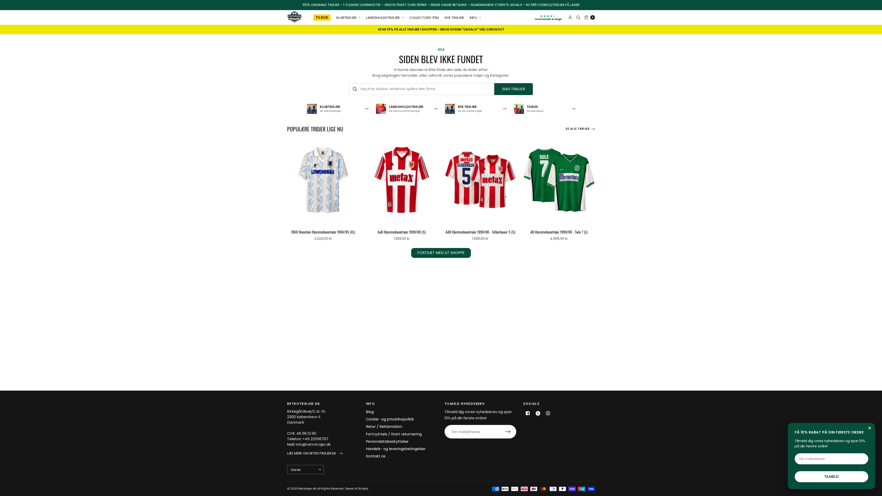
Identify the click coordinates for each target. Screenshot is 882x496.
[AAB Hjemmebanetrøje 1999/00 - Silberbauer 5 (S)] (480, 180)
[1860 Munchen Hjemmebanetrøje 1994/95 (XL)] (323, 180)
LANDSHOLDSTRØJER (383, 17)
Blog (370, 411)
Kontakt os (375, 456)
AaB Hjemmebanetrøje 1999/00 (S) (402, 232)
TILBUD (322, 17)
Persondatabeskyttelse (387, 441)
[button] (314, 453)
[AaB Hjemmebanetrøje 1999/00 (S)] (402, 180)
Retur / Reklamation (384, 426)
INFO (473, 17)
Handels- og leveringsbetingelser (396, 448)
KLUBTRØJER (346, 17)
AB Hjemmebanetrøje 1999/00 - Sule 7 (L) (559, 232)
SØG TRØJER (513, 89)
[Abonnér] (510, 432)
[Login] (570, 17)
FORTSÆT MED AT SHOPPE (441, 252)
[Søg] (578, 17)
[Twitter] (538, 413)
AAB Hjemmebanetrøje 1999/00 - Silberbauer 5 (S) (480, 232)
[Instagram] (548, 413)
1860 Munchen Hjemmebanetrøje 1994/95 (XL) (323, 232)
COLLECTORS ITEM (424, 17)
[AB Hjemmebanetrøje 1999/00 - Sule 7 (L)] (559, 180)
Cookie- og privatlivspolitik (390, 419)
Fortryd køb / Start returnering (394, 434)
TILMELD (831, 476)
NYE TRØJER (454, 17)
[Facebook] (527, 413)
